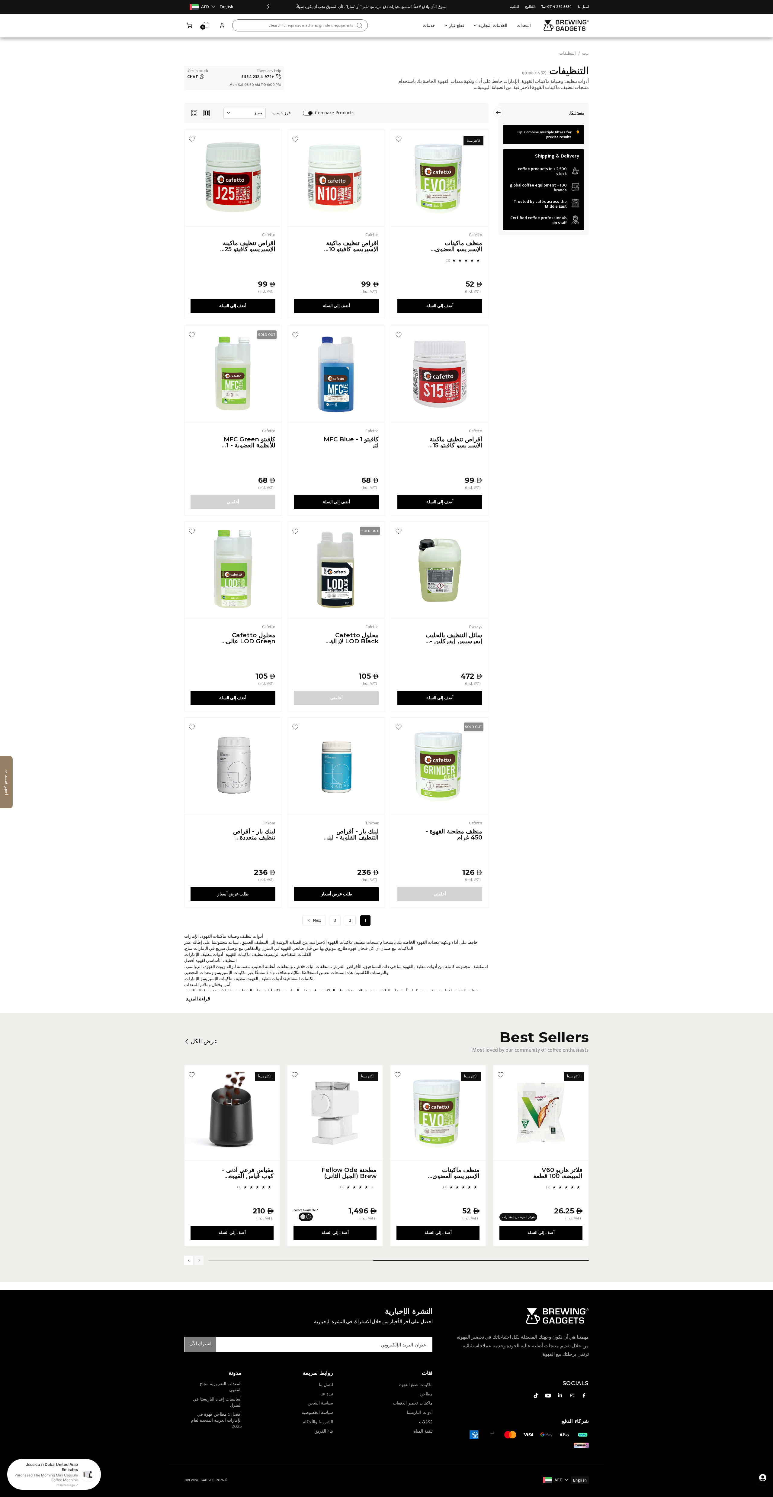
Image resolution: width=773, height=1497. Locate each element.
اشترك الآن (200, 1344)
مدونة (235, 1373)
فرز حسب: (281, 113)
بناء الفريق (323, 1431)
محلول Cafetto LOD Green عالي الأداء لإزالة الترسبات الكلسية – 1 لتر (249, 638)
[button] (189, 25)
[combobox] (300, 25)
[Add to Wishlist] (398, 139)
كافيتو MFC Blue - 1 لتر (351, 442)
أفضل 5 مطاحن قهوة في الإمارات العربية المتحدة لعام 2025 (216, 1420)
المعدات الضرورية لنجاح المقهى (221, 1386)
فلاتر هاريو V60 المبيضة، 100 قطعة (557, 1173)
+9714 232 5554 (558, 7)
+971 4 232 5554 (257, 76)
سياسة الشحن (320, 1403)
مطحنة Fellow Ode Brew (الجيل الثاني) (349, 1173)
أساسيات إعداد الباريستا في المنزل (217, 1402)
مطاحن (426, 1394)
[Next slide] (188, 1260)
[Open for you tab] (762, 1477)
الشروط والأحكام (318, 1421)
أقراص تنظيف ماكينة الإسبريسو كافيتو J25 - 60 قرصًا (248, 246)
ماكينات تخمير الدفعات (412, 1403)
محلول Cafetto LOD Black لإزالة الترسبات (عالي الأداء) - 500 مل (351, 638)
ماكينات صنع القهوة (415, 1384)
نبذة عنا (326, 1394)
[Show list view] (194, 113)
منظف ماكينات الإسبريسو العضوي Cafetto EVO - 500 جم (458, 246)
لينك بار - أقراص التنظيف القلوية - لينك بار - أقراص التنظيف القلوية (351, 834)
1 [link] (365, 920)
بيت (585, 53)
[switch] (308, 113)
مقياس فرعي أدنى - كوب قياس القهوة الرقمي (248, 1173)
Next (317, 920)
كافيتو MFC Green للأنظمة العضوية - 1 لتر (249, 442)
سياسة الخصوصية (317, 1412)
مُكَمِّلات (426, 1421)
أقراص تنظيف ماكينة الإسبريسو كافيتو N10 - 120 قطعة (351, 246)
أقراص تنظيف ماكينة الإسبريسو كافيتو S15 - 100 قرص (455, 442)
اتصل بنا (583, 7)
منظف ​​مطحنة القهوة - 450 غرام (453, 834)
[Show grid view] (206, 113)
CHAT (192, 76)
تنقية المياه (423, 1431)
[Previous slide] (268, 7)
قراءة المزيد (198, 999)
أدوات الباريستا (419, 1412)
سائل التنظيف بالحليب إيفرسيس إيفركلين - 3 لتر (454, 638)
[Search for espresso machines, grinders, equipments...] (359, 25)
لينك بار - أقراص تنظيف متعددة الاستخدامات (254, 834)
